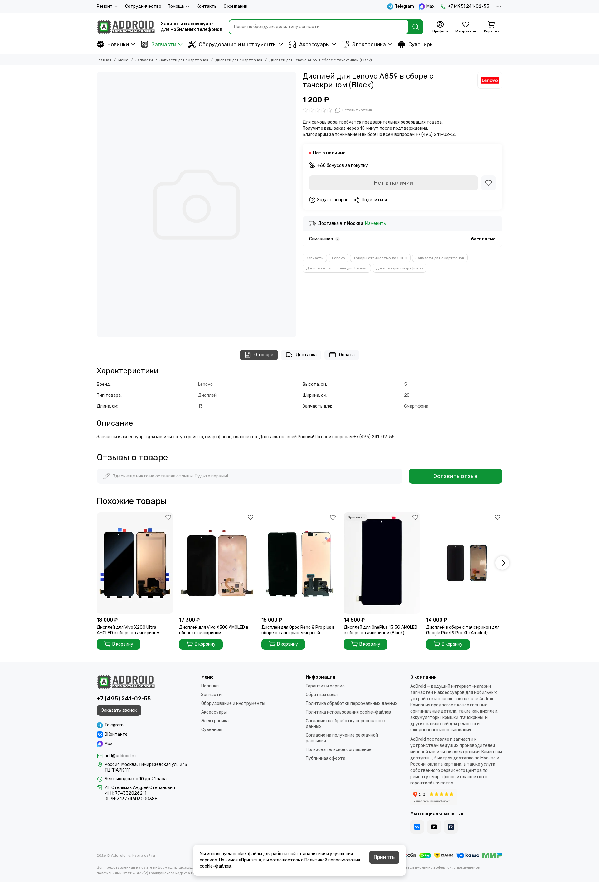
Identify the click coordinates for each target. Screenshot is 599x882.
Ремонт (105, 6)
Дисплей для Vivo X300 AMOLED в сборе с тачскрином (213, 630)
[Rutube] (451, 827)
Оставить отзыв (455, 476)
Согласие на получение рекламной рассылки (342, 738)
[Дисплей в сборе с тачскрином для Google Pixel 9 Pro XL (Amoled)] (464, 563)
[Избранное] (488, 182)
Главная (104, 60)
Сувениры (421, 44)
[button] (97, 563)
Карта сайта (143, 855)
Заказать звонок (119, 710)
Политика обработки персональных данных (351, 703)
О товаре (263, 354)
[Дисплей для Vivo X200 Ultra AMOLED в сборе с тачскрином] (135, 563)
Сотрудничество (143, 6)
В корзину (122, 644)
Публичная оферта (325, 758)
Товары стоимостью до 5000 (380, 258)
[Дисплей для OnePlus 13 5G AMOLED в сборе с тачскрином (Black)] (382, 563)
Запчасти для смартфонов (184, 60)
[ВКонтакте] (417, 827)
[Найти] (415, 26)
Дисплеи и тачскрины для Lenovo (337, 268)
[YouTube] (434, 827)
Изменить (375, 223)
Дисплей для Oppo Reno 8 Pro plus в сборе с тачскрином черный (298, 630)
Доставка (306, 354)
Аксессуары (314, 44)
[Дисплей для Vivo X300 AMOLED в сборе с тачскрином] (217, 563)
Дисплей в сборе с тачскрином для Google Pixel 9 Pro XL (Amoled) (462, 630)
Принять (384, 857)
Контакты (207, 6)
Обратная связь (322, 694)
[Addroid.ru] (126, 27)
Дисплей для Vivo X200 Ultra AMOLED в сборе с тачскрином (128, 630)
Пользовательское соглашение (339, 749)
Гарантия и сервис (325, 686)
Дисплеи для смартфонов (238, 60)
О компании (235, 6)
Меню (123, 60)
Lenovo (338, 258)
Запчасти (163, 44)
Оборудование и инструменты (238, 44)
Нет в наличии (393, 182)
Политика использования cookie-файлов (348, 712)
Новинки (118, 44)
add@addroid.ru (120, 755)
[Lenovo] (490, 80)
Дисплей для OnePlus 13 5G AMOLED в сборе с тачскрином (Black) (380, 630)
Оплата (347, 354)
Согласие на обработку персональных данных (346, 723)
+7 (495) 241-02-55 (468, 6)
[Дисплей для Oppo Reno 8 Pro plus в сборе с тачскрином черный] (299, 563)
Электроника (369, 44)
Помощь (176, 6)
